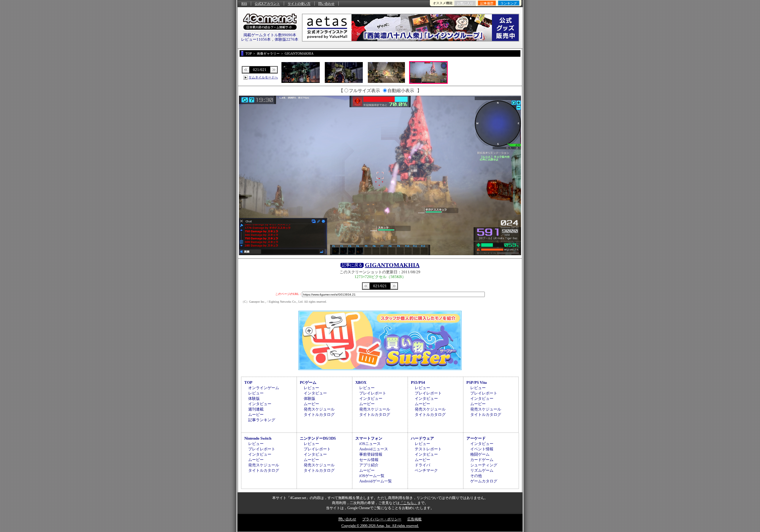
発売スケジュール (319, 409)
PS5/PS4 (418, 382)
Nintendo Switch (257, 438)
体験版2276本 (286, 39)
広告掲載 (414, 519)
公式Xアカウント (267, 3)
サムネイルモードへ (263, 77)
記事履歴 (486, 3)
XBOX (360, 382)
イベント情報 (481, 449)
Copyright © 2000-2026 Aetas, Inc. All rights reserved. (380, 526)
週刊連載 (256, 409)
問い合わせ (326, 3)
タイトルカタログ (319, 414)
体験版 (254, 398)
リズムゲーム (481, 470)
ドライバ (422, 465)
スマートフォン (368, 438)
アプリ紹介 (369, 465)
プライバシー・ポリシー (381, 519)
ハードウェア (422, 438)
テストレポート (428, 449)
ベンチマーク (426, 470)
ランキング (509, 3)
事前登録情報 (370, 454)
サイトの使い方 (299, 3)
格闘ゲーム (480, 454)
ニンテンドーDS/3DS (318, 438)
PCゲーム (308, 382)
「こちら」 (408, 503)
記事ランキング (261, 420)
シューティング (483, 465)
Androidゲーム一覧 (375, 481)
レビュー (256, 393)
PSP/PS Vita (476, 382)
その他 (476, 475)
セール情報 (369, 459)
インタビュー (259, 404)
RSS (244, 3)
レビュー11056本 (256, 39)
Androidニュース (373, 449)
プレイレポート (372, 393)
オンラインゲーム (263, 388)
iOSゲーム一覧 (371, 475)
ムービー (256, 414)
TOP (248, 382)
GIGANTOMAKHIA (392, 265)
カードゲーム (481, 459)
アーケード (476, 438)
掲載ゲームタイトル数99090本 (269, 35)
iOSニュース (370, 443)
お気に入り (465, 3)
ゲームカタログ (483, 481)
